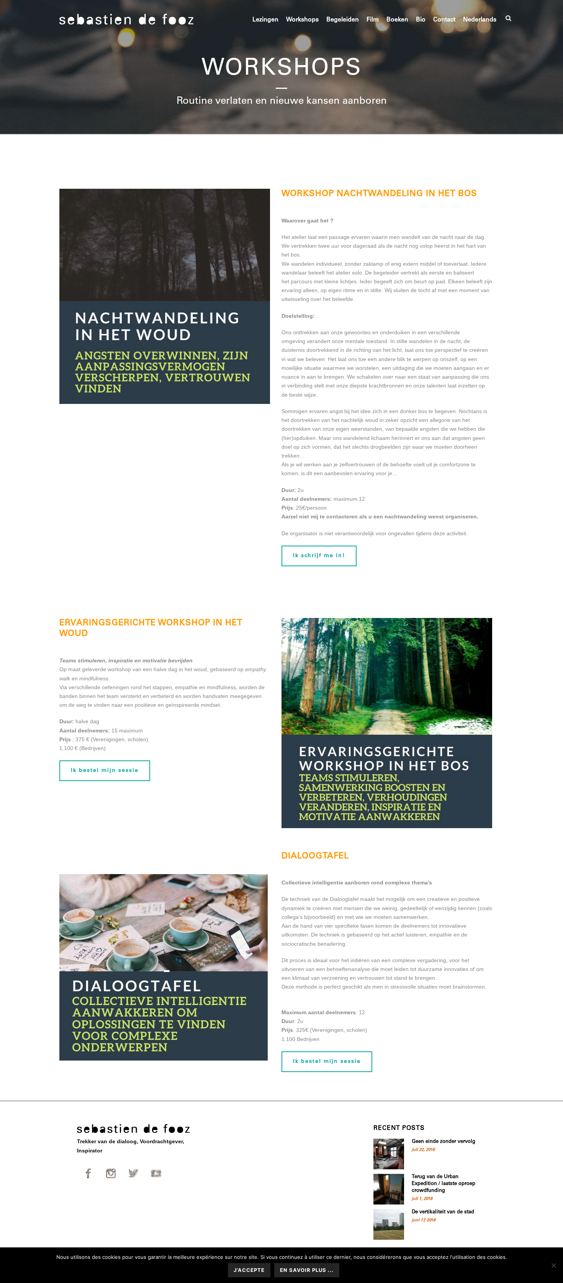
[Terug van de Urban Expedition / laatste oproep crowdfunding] (388, 1189)
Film (373, 20)
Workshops (302, 20)
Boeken (397, 20)
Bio (421, 20)
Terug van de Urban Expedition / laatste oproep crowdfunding (443, 1184)
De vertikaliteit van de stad (443, 1212)
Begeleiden (342, 20)
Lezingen (265, 20)
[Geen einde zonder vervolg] (388, 1154)
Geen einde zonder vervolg (443, 1141)
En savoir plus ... (307, 1270)
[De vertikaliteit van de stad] (388, 1224)
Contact (444, 20)
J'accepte (249, 1270)
